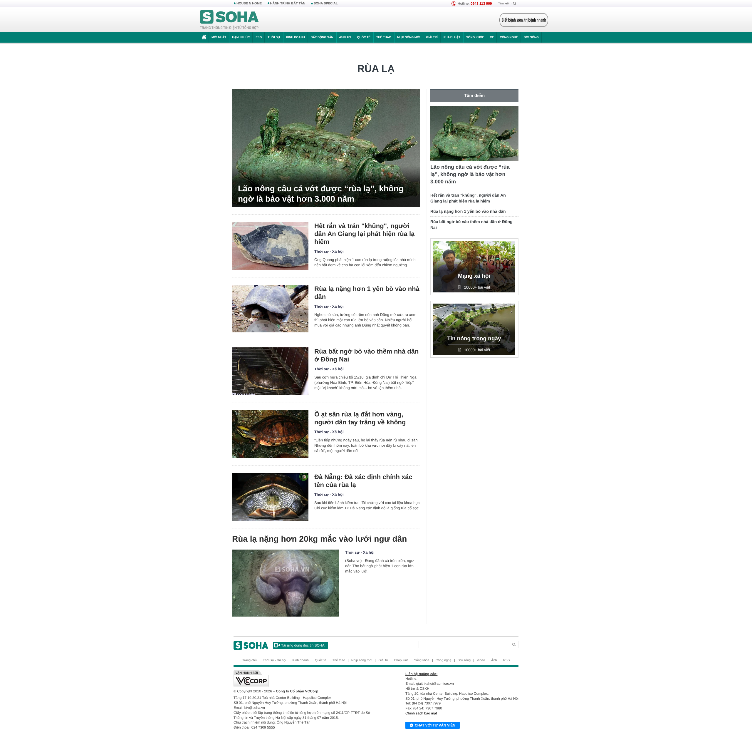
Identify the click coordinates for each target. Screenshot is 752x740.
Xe (492, 37)
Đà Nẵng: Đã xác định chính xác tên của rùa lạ (363, 480)
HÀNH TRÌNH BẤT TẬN (288, 3)
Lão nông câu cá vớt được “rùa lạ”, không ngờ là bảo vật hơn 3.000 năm (321, 193)
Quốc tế (363, 37)
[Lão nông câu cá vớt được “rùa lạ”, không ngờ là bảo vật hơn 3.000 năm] (326, 148)
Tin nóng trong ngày (474, 339)
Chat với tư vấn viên (435, 725)
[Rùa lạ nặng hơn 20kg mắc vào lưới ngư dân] (285, 583)
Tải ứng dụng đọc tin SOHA (302, 645)
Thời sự (274, 37)
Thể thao (383, 37)
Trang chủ (249, 660)
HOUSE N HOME (249, 3)
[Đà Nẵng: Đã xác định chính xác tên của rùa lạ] (270, 497)
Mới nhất (219, 37)
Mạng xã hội (474, 276)
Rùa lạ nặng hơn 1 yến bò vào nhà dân (366, 292)
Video (481, 660)
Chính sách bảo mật (421, 713)
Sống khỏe (475, 37)
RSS (506, 660)
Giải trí (431, 37)
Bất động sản (322, 37)
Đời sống (531, 37)
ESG (259, 37)
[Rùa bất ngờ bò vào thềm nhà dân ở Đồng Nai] (270, 371)
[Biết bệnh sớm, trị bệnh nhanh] (524, 20)
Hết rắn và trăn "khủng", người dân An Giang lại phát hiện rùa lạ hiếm (364, 233)
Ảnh (494, 660)
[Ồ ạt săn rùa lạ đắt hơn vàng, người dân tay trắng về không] (270, 434)
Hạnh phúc (241, 37)
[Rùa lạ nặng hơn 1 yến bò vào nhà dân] (270, 309)
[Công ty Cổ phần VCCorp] (305, 678)
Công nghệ (509, 37)
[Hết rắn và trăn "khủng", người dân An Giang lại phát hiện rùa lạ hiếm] (270, 246)
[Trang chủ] (229, 20)
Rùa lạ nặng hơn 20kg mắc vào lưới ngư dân (319, 538)
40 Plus (345, 37)
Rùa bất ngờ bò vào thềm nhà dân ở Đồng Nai (366, 355)
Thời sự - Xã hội (329, 251)
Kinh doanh (295, 37)
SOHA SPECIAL (326, 3)
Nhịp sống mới (408, 37)
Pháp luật (452, 37)
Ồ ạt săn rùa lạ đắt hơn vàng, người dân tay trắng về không (360, 418)
